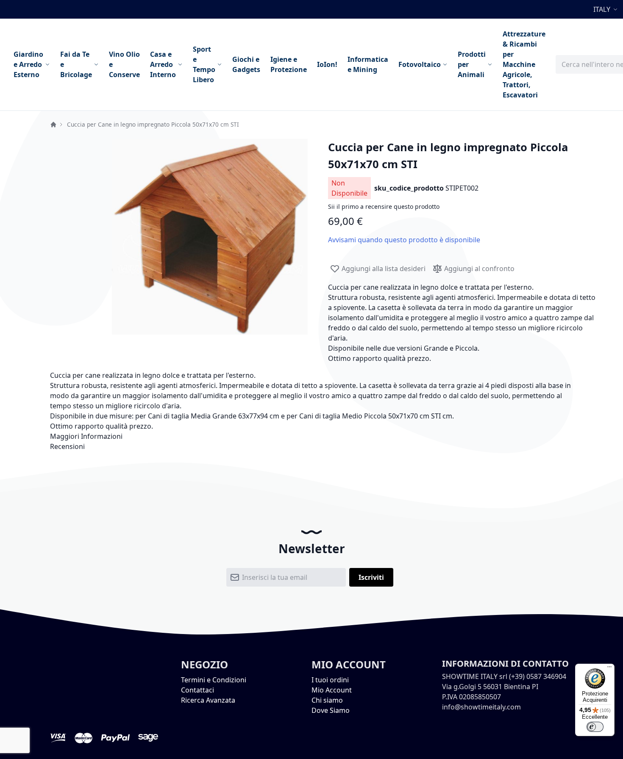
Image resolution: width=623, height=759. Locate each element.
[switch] (595, 727)
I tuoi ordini (330, 679)
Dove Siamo (331, 710)
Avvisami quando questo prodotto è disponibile (404, 239)
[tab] (311, 436)
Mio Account (332, 690)
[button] (606, 9)
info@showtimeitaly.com (481, 707)
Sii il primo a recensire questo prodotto (383, 206)
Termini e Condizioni (213, 679)
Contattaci (197, 690)
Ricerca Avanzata (208, 700)
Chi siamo (327, 700)
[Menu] (609, 669)
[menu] (279, 64)
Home (53, 124)
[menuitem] (31, 64)
